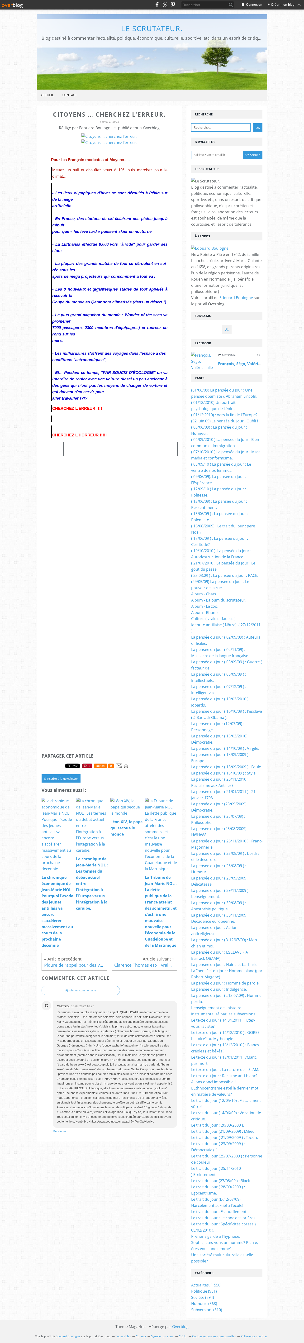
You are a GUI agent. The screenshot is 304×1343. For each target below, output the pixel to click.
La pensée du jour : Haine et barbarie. (224, 964)
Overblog (180, 1326)
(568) (204, 1303)
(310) (206, 1309)
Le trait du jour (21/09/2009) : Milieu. (223, 1131)
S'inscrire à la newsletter (61, 778)
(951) (204, 1291)
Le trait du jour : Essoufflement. (219, 1211)
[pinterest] (173, 4)
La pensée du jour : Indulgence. (219, 989)
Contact (69, 95)
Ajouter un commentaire (80, 990)
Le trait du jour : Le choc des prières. (223, 1217)
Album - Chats (203, 594)
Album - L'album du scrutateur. (218, 600)
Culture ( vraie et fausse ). (214, 618)
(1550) (206, 1285)
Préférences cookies (254, 1336)
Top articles (123, 1336)
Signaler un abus (162, 1336)
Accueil (47, 95)
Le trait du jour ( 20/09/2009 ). (217, 1125)
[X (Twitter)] (165, 4)
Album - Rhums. (205, 612)
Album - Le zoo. (204, 606)
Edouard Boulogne (236, 297)
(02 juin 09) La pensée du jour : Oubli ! (224, 421)
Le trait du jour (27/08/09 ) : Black (220, 1180)
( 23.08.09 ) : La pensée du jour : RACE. (224, 575)
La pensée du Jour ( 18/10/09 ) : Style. (223, 773)
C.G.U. (183, 1336)
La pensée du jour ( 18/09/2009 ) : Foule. (226, 766)
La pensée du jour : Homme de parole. (225, 983)
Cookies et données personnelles (214, 1336)
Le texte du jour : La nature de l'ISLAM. (225, 1069)
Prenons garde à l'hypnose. (215, 1236)
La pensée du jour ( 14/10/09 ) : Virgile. (225, 748)
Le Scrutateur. (152, 28)
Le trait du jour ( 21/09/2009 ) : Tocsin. (224, 1137)
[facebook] (157, 4)
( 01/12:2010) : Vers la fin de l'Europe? (224, 414)
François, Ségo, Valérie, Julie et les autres (256, 363)
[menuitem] (47, 95)
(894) (202, 1297)
